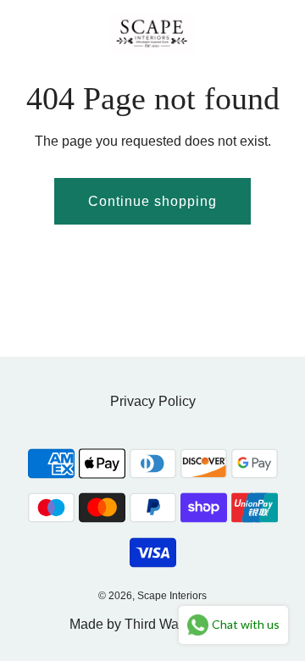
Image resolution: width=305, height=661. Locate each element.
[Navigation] (21, 33)
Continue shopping (152, 201)
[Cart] (273, 33)
